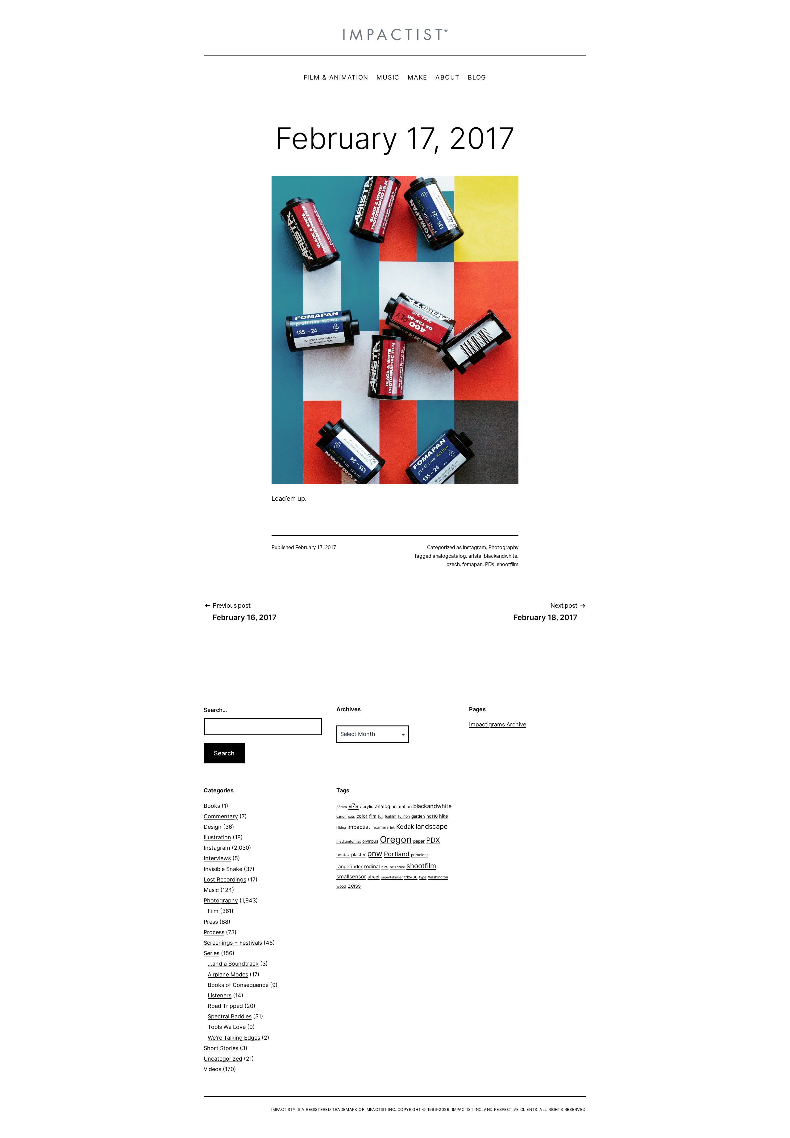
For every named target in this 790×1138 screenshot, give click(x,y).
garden (418, 816)
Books (212, 806)
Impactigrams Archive (497, 724)
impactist (358, 827)
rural (385, 867)
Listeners (219, 995)
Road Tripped (225, 1006)
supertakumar (392, 877)
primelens (419, 854)
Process (214, 932)
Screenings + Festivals (233, 942)
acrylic (366, 806)
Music (211, 890)
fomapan (472, 564)
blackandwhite (500, 556)
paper (419, 841)
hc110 (432, 816)
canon (341, 816)
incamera (380, 827)
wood (341, 886)
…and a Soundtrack (233, 963)
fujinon (404, 816)
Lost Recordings (225, 879)
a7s (353, 806)
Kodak (405, 826)
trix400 (411, 877)
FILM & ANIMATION (336, 77)
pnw (374, 853)
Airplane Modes (228, 974)
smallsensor (351, 876)
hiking (341, 828)
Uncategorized (223, 1058)
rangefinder (349, 866)
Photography (503, 547)
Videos (212, 1069)
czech (453, 564)
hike (443, 816)
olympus (370, 841)
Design (213, 827)
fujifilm (391, 816)
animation (402, 806)
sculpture (397, 867)
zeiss (354, 885)
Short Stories (221, 1048)
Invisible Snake (223, 869)
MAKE (417, 77)
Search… (215, 710)
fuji (380, 816)
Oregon (396, 839)
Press (211, 921)
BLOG (477, 77)
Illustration (217, 837)
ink (392, 827)
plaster (358, 854)
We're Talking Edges (234, 1037)
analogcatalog (449, 556)
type (422, 877)
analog (382, 806)
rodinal (372, 866)
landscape (432, 826)
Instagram (474, 547)
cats (351, 817)
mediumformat (348, 841)
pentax (343, 854)
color (362, 816)
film (372, 816)
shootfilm (507, 564)
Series (211, 953)
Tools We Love (227, 1027)
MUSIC (388, 77)
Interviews (217, 858)
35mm (341, 807)
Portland (397, 854)
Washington (438, 877)
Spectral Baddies (230, 1016)
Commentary (221, 816)
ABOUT (447, 77)
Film (213, 911)
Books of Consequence (238, 985)
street (374, 877)
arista (474, 556)
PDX (489, 564)
